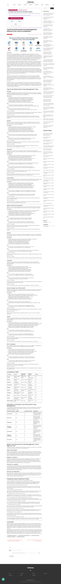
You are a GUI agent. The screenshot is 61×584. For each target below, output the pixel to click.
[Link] (22, 552)
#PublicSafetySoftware (20, 536)
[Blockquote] (19, 552)
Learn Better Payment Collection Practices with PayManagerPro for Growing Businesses (48, 92)
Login (10, 547)
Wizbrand (31, 581)
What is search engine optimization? (47, 138)
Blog (42, 4)
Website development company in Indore (48, 201)
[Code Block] (20, 552)
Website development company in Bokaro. (48, 162)
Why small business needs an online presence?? (48, 143)
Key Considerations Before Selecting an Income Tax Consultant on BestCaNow (47, 53)
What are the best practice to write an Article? (48, 156)
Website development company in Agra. (48, 176)
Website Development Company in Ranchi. (48, 159)
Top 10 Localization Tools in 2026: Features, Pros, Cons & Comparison (48, 122)
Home (14, 4)
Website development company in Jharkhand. (48, 168)
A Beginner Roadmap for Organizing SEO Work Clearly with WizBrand (48, 84)
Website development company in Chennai (48, 189)
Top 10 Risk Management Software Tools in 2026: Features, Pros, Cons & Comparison (48, 22)
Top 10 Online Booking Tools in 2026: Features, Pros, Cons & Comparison (48, 25)
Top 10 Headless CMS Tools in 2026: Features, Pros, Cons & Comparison (48, 37)
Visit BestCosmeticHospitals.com (16, 18)
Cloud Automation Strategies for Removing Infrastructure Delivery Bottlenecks (48, 108)
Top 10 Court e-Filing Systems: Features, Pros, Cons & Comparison (34, 540)
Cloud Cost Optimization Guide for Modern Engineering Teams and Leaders (48, 68)
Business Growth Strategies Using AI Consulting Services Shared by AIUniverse (48, 64)
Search (52, 8)
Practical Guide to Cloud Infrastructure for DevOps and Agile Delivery (48, 41)
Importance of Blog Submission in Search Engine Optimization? (48, 146)
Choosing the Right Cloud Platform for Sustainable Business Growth (48, 77)
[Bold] (12, 552)
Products (19, 4)
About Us (30, 4)
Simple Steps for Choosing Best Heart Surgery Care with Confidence (48, 126)
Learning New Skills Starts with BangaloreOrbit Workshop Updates (48, 56)
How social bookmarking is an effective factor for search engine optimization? (48, 134)
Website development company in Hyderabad (48, 206)
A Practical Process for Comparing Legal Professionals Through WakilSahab (48, 45)
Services (25, 4)
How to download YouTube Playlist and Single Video (47, 149)
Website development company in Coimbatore (48, 192)
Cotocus (30, 2)
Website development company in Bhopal (48, 186)
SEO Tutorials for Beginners (47, 203)
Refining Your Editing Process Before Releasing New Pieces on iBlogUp (48, 116)
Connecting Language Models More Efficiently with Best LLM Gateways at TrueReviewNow (48, 60)
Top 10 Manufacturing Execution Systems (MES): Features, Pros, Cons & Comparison (48, 14)
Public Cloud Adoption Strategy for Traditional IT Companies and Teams (48, 112)
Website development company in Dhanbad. (48, 165)
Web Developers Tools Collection (48, 170)
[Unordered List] (18, 552)
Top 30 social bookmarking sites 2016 (48, 217)
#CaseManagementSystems (12, 535)
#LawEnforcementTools (35, 535)
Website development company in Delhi (48, 195)
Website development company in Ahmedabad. (48, 180)
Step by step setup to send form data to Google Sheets (48, 141)
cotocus (40, 34)
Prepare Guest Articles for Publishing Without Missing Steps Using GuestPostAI (48, 88)
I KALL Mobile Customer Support (48, 178)
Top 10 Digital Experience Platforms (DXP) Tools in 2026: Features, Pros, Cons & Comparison (48, 73)
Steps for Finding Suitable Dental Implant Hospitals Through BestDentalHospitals (48, 49)
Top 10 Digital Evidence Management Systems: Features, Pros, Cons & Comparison (15, 540)
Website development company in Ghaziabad (48, 198)
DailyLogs (47, 4)
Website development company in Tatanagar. (48, 173)
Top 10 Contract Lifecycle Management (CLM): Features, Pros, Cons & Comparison (48, 33)
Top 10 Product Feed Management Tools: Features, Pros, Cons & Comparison (48, 29)
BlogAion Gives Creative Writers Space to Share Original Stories (48, 119)
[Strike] (16, 552)
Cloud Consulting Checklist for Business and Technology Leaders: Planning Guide (48, 81)
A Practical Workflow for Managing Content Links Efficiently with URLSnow (47, 100)
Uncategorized (9, 34)
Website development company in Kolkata (48, 212)
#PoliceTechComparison (11, 536)
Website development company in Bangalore (48, 183)
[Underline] (15, 552)
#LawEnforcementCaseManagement (24, 535)
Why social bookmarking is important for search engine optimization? (48, 152)
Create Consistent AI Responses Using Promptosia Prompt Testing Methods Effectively (48, 96)
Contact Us (37, 4)
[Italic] (13, 552)
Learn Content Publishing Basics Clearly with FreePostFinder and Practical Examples (48, 104)
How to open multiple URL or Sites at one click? (48, 214)
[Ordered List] (17, 552)
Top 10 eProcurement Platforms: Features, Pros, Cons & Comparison (48, 18)
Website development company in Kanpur (48, 209)
